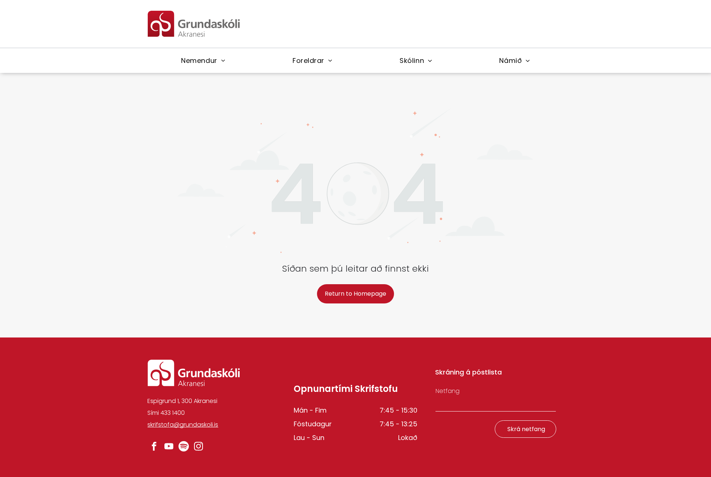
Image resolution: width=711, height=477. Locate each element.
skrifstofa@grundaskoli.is (182, 424)
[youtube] (168, 447)
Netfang (447, 391)
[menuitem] (203, 60)
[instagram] (198, 447)
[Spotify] (183, 447)
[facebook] (153, 447)
